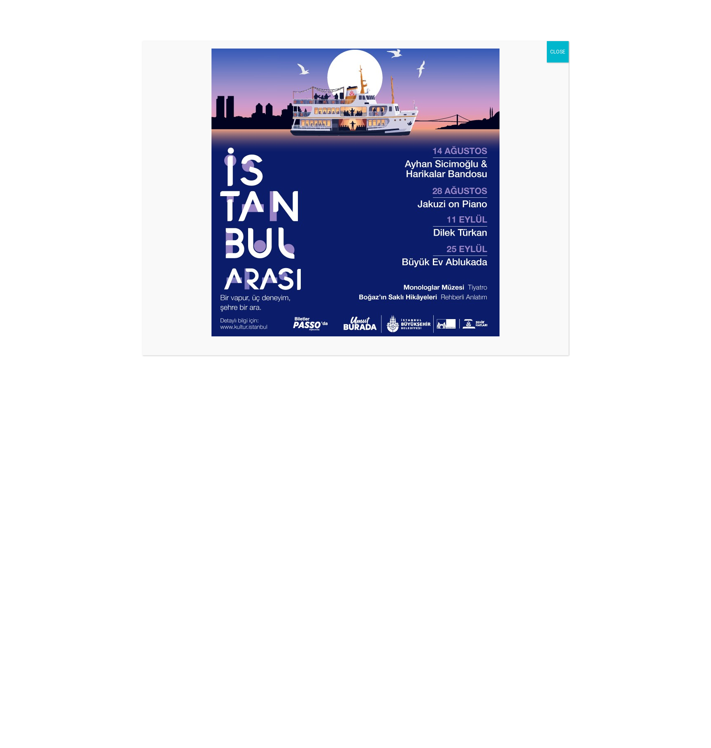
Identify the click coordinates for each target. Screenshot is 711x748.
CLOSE (557, 52)
